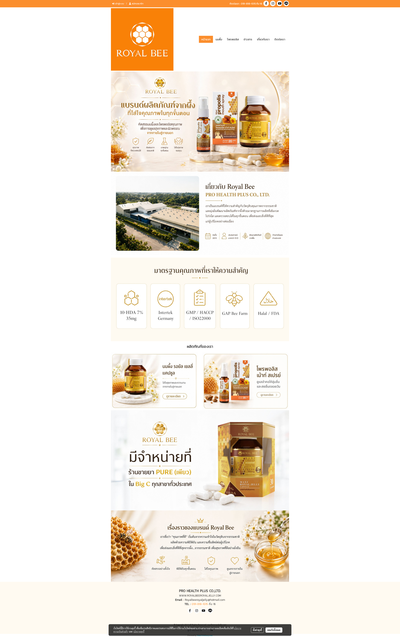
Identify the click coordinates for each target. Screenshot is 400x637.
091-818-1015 (200, 604)
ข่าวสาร (248, 39)
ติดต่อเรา (279, 39)
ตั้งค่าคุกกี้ (257, 630)
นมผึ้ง (218, 39)
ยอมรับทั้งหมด (273, 630)
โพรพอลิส (233, 39)
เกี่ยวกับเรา (263, 39)
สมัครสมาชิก (137, 3)
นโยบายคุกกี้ (138, 631)
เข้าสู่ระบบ (119, 3)
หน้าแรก (206, 39)
